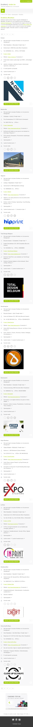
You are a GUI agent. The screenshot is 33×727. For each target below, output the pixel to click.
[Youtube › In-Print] (14, 545)
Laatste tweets (8, 268)
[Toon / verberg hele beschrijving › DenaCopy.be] (18, 329)
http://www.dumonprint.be (14, 396)
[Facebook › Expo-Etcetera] (8, 480)
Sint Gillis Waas (16, 633)
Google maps (22, 45)
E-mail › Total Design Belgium (10, 251)
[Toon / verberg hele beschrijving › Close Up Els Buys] (18, 648)
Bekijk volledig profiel (12, 103)
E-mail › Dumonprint (8, 393)
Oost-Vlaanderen (7, 574)
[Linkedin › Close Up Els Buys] (11, 664)
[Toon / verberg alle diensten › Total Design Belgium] (18, 262)
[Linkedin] (19, 719)
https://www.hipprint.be (13, 194)
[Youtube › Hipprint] (14, 215)
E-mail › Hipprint (7, 191)
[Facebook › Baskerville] (8, 149)
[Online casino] (16, 693)
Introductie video (21, 209)
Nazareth (15, 574)
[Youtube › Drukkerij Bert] (14, 604)
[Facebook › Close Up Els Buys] (8, 664)
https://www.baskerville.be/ (14, 128)
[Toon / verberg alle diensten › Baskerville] (18, 136)
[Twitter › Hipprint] (5, 215)
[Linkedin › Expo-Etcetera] (11, 480)
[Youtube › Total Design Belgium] (14, 275)
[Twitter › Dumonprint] (5, 417)
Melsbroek (14, 447)
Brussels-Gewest (8, 240)
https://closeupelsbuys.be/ (14, 645)
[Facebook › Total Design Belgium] (8, 275)
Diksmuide (15, 45)
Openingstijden (8, 140)
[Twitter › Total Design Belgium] (5, 275)
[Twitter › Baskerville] (5, 149)
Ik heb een (26, 1)
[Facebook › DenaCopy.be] (8, 346)
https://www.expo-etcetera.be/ (15, 459)
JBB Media (15, 723)
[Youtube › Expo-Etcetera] (14, 480)
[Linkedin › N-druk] (11, 78)
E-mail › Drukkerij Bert (9, 584)
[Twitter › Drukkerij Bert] (5, 604)
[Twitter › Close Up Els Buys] (5, 664)
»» (12, 34)
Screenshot (19, 57)
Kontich (11, 116)
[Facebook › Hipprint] (8, 215)
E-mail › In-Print (7, 520)
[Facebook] (16, 719)
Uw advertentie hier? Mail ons (16, 708)
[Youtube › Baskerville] (14, 149)
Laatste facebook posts (10, 71)
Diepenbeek (11, 182)
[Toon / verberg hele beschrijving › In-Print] (18, 527)
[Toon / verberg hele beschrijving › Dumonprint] (18, 400)
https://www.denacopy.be (14, 325)
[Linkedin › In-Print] (11, 545)
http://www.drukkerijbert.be (14, 587)
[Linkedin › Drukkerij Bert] (11, 604)
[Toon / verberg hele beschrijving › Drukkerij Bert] (18, 591)
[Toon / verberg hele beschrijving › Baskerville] (18, 132)
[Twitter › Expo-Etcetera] (5, 480)
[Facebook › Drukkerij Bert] (8, 604)
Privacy (19, 723)
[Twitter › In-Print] (5, 545)
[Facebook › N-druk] (8, 78)
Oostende (15, 384)
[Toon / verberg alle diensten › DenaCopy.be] (18, 333)
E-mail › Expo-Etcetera (9, 456)
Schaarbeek (15, 240)
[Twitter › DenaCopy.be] (5, 346)
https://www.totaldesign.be (14, 254)
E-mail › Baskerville (8, 125)
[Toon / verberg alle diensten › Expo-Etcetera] (18, 467)
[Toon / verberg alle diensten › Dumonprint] (18, 404)
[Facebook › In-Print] (8, 545)
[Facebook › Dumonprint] (8, 417)
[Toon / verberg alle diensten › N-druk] (18, 65)
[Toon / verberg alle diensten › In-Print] (18, 532)
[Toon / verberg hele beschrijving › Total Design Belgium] (18, 257)
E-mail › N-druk (7, 54)
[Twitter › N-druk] (5, 78)
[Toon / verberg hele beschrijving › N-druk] (18, 60)
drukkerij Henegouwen (6, 23)
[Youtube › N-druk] (14, 78)
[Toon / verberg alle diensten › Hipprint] (18, 202)
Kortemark (15, 512)
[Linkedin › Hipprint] (11, 215)
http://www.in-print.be (13, 524)
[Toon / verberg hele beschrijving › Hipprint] (18, 198)
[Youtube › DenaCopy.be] (14, 346)
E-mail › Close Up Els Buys (10, 642)
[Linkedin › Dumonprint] (11, 417)
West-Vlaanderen (8, 45)
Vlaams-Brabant (7, 447)
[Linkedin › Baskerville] (11, 149)
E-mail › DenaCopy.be (9, 322)
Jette (14, 313)
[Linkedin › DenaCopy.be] (11, 346)
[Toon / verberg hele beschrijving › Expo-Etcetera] (18, 463)
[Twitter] (13, 719)
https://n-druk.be (12, 57)
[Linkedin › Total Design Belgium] (11, 275)
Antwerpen (6, 116)
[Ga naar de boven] (30, 104)
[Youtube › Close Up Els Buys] (14, 664)
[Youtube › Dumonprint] (14, 417)
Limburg (5, 182)
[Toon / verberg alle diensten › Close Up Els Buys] (18, 651)
